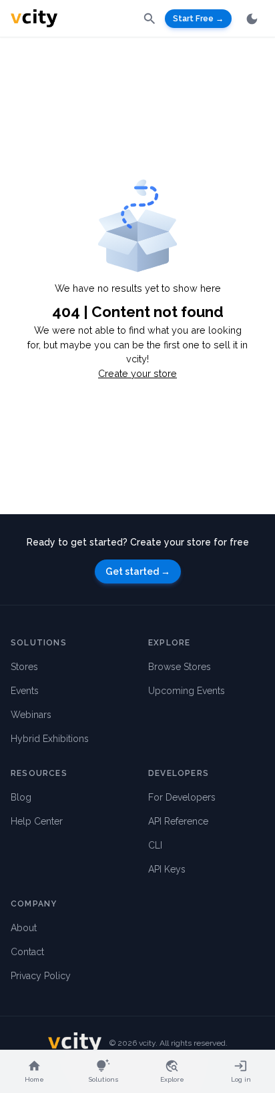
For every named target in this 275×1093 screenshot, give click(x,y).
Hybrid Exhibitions (50, 738)
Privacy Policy (41, 975)
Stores (24, 666)
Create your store (137, 373)
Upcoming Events (186, 690)
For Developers (182, 797)
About (24, 927)
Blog (21, 797)
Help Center (37, 821)
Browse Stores (179, 666)
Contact (27, 951)
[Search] (149, 18)
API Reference (178, 821)
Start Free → (198, 18)
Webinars (31, 714)
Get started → (137, 571)
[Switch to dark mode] (252, 18)
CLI (155, 845)
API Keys (167, 869)
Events (25, 690)
